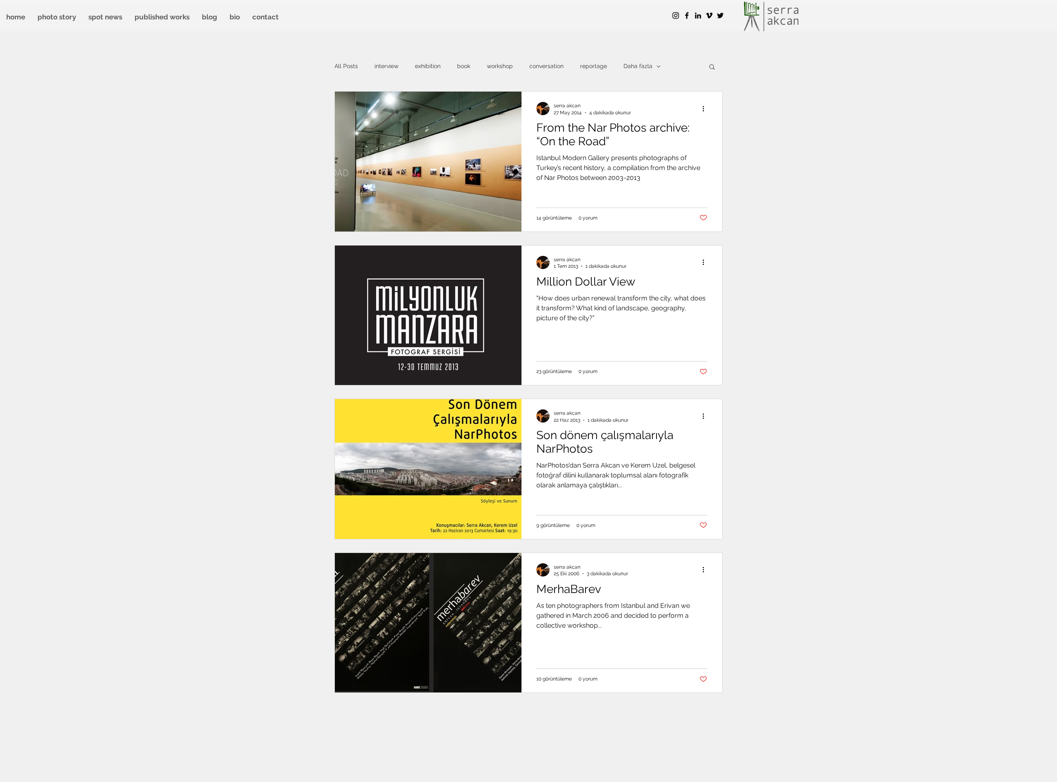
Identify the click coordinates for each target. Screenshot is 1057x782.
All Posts (346, 66)
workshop (500, 66)
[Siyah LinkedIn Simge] (698, 15)
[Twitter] (720, 15)
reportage (593, 66)
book (463, 66)
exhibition (428, 66)
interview (386, 66)
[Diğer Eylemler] (706, 108)
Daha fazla (637, 66)
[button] (712, 67)
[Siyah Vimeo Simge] (709, 15)
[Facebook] (687, 15)
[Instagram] (675, 15)
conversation (546, 66)
